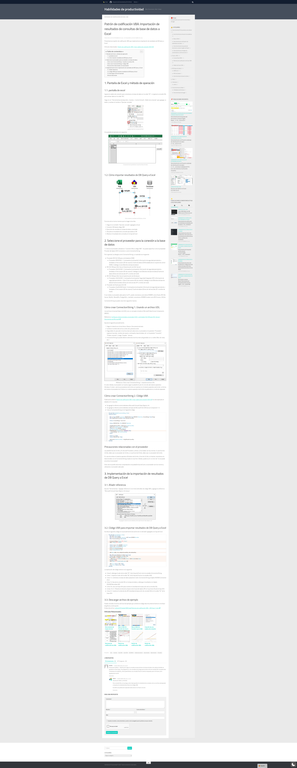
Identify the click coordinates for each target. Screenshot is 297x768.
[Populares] (174, 205)
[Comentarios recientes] (181, 205)
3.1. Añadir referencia (112, 69)
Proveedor (160, 652)
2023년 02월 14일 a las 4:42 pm (121, 665)
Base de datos (153, 652)
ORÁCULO (175, 70)
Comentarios (111, 661)
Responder (111, 675)
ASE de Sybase (177, 73)
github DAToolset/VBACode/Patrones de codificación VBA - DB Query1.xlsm (137, 608)
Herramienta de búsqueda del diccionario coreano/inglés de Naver (185, 246)
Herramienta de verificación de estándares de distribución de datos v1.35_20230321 (185, 223)
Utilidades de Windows (178, 90)
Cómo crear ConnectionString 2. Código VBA (117, 64)
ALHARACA (131, 652)
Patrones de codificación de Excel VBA (116, 17)
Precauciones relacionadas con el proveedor (118, 65)
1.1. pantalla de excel (112, 56)
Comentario (109, 699)
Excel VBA (120, 652)
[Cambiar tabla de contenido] (141, 51)
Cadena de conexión (138, 652)
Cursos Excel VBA (177, 58)
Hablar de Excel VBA (178, 65)
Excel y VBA (175, 55)
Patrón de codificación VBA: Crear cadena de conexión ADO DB (136, 47)
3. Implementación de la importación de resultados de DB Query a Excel (124, 67)
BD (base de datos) (176, 68)
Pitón (173, 79)
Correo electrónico (141, 709)
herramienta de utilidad (177, 87)
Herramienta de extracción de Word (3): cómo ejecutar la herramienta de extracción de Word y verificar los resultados (185, 236)
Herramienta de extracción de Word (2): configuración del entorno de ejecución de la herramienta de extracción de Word (185, 266)
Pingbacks (122, 661)
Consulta (115, 652)
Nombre (108, 709)
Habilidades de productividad (124, 9)
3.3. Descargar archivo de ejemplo (115, 73)
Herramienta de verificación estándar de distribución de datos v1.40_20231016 (181, 141)
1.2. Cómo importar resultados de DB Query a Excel (119, 58)
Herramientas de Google (179, 92)
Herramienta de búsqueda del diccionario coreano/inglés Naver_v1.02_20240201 (179, 118)
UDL (111, 652)
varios (174, 84)
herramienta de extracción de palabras (182, 34)
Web (107, 715)
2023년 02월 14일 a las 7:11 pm (124, 678)
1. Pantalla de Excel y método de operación (116, 54)
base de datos (146, 652)
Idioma (135, 2)
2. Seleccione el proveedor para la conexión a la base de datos (121, 60)
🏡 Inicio (105, 2)
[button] (293, 764)
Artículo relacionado (112, 75)
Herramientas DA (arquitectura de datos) (182, 30)
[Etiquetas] (189, 205)
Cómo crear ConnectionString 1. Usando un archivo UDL (120, 62)
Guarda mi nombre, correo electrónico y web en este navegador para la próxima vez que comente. (130, 721)
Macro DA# (176, 39)
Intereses (174, 82)
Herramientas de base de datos (181, 76)
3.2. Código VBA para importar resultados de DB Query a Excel (122, 71)
